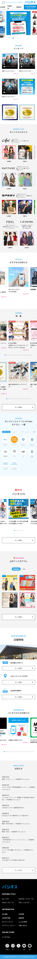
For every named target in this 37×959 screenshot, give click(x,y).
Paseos (16, 569)
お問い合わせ (23, 925)
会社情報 (2, 7)
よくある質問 (23, 922)
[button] (9, 38)
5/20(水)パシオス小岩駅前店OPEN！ (13, 808)
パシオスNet (6, 937)
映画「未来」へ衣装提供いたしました (13, 832)
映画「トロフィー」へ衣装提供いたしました (16, 779)
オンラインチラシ (7, 922)
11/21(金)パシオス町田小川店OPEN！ (14, 860)
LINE (24, 949)
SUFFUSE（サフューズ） (26, 899)
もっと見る (18, 407)
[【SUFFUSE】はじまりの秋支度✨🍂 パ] (10, 600)
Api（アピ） (6, 899)
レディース (6, 432)
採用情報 (21, 914)
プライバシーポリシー (9, 925)
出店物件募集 (6, 918)
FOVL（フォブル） (24, 902)
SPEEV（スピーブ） (8, 902)
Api (24, 568)
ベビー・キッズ (25, 432)
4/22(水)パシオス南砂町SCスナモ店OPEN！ (15, 816)
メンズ (15, 432)
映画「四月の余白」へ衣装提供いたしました (16, 824)
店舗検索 (18, 7)
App (30, 949)
